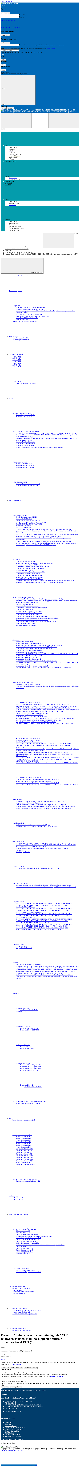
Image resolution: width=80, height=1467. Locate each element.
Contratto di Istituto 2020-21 (25, 467)
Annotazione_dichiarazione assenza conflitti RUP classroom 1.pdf (36, 661)
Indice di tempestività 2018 (24, 1250)
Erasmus (15, 963)
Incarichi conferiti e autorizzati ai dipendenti (18, 252)
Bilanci (11, 1118)
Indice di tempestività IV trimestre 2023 (28, 1238)
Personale (8, 250)
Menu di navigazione (37, 272)
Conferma (10, 108)
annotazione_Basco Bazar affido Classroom (29, 655)
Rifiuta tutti (16, 1367)
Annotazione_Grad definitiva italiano (27, 614)
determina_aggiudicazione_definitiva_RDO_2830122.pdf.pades (36, 545)
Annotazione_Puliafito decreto (25, 561)
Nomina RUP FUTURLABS (25, 442)
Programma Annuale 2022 (24, 1150)
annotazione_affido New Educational (27, 657)
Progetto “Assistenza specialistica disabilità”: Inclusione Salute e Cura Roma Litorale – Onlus (45, 723)
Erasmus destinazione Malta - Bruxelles (28, 964)
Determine (15, 993)
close (3, 129)
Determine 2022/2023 (23, 1045)
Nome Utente (23, 15)
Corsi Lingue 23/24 (18, 823)
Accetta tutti (30, 1367)
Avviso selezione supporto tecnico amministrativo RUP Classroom (36, 647)
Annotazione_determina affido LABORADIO (30, 568)
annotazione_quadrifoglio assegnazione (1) (29, 643)
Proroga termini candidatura (24, 604)
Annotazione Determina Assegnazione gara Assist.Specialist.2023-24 (37, 779)
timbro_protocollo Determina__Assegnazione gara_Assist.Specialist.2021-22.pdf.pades (43, 708)
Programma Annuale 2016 (24, 1159)
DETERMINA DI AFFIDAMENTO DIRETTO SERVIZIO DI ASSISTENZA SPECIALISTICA (47, 763)
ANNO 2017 (16, 358)
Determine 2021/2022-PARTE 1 (30, 1030)
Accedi (3, 5)
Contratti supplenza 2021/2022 (25, 415)
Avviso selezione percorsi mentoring (27, 606)
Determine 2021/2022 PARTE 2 (30, 1028)
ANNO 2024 (16, 356)
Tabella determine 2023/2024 (33, 1087)
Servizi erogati (13, 1196)
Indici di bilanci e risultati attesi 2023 (23, 1120)
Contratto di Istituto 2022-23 (25, 464)
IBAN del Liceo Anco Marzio (25, 1270)
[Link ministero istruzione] (9, 3)
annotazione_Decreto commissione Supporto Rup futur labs (34, 563)
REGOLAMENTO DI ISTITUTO (27, 318)
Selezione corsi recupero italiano (26, 623)
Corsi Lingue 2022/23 (23, 852)
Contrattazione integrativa (20, 462)
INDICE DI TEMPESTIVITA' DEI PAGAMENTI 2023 (34, 1236)
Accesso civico (17, 1290)
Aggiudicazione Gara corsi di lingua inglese (29, 803)
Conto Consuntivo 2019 (23, 1140)
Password (22, 17)
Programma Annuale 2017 (24, 1149)
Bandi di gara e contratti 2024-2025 (27, 517)
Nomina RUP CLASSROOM (25, 443)
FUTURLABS (17, 560)
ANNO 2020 (16, 363)
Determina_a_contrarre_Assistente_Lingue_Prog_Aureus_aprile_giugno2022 (40, 801)
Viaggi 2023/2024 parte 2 (24, 948)
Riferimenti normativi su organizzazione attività (30, 307)
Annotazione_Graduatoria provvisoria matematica (31, 616)
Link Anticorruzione (18, 1293)
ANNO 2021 (16, 365)
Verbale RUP (20, 850)
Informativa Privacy (11, 1426)
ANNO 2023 (16, 381)
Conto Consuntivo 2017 (23, 1143)
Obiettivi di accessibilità (23, 526)
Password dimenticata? (8, 20)
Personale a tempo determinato (22, 413)
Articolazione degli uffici (20, 338)
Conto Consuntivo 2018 (23, 1142)
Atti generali (16, 305)
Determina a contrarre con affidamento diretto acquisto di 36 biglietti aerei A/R (40, 973)
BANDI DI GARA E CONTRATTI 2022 (29, 524)
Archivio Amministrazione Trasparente (16, 249)
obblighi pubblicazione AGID (21, 1330)
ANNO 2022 (16, 367)
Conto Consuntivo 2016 (23, 1145)
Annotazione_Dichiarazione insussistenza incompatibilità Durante (36, 621)
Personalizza (5, 1367)
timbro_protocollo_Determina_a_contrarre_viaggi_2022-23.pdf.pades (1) (38, 929)
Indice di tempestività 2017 (24, 1252)
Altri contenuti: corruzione (17, 1287)
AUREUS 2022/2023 (19, 867)
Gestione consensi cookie (12, 1434)
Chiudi (3, 59)
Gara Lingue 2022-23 (19, 841)
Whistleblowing (9, 1433)
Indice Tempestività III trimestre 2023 (27, 1239)
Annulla (4, 108)
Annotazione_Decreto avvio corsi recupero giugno (32, 607)
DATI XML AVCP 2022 (24, 527)
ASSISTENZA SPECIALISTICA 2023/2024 (26, 777)
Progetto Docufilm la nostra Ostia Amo (28, 684)
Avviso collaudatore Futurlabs (25, 570)
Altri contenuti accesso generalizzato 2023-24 (26, 1310)
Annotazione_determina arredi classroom (29, 613)
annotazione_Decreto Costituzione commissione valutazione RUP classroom (39, 645)
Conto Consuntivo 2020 (23, 1138)
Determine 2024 (21, 1011)
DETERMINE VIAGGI (28, 1046)
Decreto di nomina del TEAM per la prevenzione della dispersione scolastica (40, 447)
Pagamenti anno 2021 (23, 1253)
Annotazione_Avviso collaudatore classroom (30, 652)
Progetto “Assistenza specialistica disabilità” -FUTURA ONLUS (36, 722)
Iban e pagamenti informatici (21, 1268)
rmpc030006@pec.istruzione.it (25, 1406)
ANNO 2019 (16, 361)
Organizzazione (14, 336)
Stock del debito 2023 (23, 1232)
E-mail (21, 45)
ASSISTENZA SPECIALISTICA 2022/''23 (26, 738)
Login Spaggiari (51, 48)
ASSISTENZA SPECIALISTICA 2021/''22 (26, 703)
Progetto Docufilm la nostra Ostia (22, 682)
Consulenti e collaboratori (17, 354)
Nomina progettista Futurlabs (25, 445)
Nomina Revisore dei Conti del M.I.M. (28, 484)
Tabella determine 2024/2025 (29, 1010)
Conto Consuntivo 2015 (23, 1147)
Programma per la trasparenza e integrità (24, 321)
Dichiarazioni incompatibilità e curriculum (29, 742)
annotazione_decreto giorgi (24, 641)
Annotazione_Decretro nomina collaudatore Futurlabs (32, 567)
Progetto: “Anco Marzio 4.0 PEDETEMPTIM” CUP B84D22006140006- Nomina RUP (43, 668)
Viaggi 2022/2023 (18, 901)
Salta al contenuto (6, 1)
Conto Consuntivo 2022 (23, 1162)
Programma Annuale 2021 (24, 1152)
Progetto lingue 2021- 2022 (21, 799)
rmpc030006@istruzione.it (25, 1405)
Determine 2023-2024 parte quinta (30, 1065)
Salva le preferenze (15, 1387)
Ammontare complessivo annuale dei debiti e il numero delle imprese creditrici (40, 1245)
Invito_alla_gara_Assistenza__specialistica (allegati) (32, 713)
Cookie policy (9, 1422)
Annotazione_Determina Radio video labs (29, 575)
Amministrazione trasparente (13, 1436)
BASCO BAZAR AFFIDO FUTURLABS (29, 579)
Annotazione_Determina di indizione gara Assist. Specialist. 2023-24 (37, 783)
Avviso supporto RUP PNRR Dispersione (29, 611)
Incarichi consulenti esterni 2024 (26, 383)
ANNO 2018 (16, 360)
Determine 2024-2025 (23, 1008)
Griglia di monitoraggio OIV (21, 1288)
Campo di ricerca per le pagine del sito (12, 247)
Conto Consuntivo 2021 (23, 1136)
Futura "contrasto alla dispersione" (23, 597)
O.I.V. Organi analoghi (19, 482)
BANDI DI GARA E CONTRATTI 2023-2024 (31, 522)
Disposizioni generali (15, 291)
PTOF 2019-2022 (18, 1199)
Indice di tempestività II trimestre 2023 (28, 1241)
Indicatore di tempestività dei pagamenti (24, 1229)
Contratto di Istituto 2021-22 (25, 465)
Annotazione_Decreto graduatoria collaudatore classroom (34, 648)
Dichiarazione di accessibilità (14, 1429)
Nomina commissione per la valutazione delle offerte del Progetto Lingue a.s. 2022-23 (42, 848)
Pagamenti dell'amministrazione (18, 1214)
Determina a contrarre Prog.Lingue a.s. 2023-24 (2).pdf (33, 825)
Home (76, 233)
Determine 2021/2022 (23, 1026)
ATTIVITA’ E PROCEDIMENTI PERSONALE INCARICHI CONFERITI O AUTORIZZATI (46, 433)
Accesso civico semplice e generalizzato (24, 1314)
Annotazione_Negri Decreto (25, 609)
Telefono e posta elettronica (20, 340)
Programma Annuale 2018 (24, 1157)
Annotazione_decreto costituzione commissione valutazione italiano (37, 618)
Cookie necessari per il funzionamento (13, 1381)
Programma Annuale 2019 (24, 1156)
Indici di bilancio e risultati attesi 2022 (28, 1181)
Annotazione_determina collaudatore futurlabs (30, 572)
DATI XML (20, 532)
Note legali (8, 1424)
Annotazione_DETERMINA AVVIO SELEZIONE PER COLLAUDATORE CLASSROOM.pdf (47, 654)
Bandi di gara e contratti (16, 500)
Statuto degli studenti (22, 319)
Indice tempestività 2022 (23, 1246)
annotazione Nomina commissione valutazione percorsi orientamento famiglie (40, 599)
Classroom (15, 640)
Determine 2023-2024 (23, 1063)
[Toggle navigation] (16, 120)
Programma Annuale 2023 (24, 1161)
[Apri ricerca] (63, 120)
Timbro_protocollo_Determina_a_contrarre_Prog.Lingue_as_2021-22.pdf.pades (41, 805)
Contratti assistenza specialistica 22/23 (28, 740)
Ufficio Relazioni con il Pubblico (15, 1427)
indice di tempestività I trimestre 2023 (27, 1243)
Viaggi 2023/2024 (18, 944)
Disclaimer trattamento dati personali (12, 1450)
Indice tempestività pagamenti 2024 (27, 1234)
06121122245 (11, 1403)
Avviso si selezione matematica (26, 625)
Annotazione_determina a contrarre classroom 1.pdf (32, 666)
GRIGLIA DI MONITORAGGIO (23, 1292)
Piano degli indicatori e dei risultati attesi (25, 1179)
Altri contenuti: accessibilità (17, 1328)
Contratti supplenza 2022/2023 (25, 416)
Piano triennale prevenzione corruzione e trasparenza (32, 316)
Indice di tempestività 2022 (24, 1248)
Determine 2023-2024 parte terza (30, 1068)
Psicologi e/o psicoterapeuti (21, 883)
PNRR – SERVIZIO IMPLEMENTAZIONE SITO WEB (30, 1101)
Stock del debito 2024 (23, 1231)
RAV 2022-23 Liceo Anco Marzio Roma (29, 314)
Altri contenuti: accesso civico (18, 1308)
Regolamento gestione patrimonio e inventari (30, 309)
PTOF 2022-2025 (18, 1197)
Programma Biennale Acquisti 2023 (27, 1164)
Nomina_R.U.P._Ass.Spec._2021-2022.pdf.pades (31, 716)
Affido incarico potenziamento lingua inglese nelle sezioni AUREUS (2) (38, 868)
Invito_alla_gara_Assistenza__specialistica (29, 715)
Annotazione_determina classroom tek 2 (28, 659)
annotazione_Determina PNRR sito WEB (29, 1103)
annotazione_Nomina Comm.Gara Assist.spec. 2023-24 (33, 781)
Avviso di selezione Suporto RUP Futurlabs (29, 565)
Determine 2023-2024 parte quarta (30, 1066)
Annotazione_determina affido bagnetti (28, 573)
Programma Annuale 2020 (24, 1154)
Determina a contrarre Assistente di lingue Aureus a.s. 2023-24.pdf (36, 826)
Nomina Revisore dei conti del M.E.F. (28, 485)
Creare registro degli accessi (21, 1312)
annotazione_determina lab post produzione (29, 577)
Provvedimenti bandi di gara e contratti (28, 520)
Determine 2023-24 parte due (29, 1070)
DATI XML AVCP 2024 (24, 519)
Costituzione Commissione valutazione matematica (32, 620)
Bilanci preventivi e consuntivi (22, 1135)
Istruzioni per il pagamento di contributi (28, 1272)
